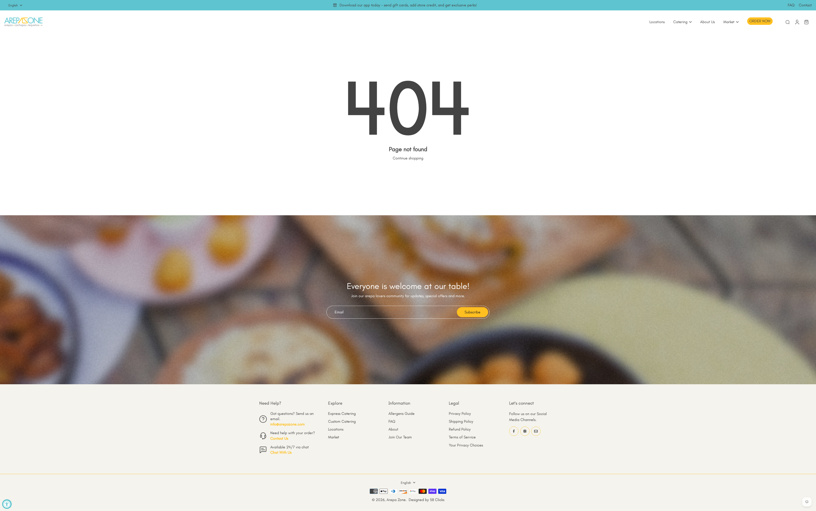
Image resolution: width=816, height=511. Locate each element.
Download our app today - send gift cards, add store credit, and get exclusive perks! (408, 5)
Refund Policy (460, 429)
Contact (805, 5)
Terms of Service (462, 437)
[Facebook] (513, 431)
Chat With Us (281, 452)
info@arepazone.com (287, 424)
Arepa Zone (396, 499)
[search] (787, 22)
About (393, 429)
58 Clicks (437, 499)
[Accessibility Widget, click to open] (7, 504)
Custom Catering (342, 421)
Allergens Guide (401, 413)
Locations (335, 429)
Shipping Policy (461, 421)
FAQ (791, 5)
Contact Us (279, 438)
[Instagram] (525, 431)
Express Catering (342, 413)
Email (339, 312)
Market (333, 437)
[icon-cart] (806, 22)
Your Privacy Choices (466, 445)
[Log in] (797, 22)
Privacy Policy (460, 413)
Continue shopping (408, 158)
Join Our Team (400, 437)
